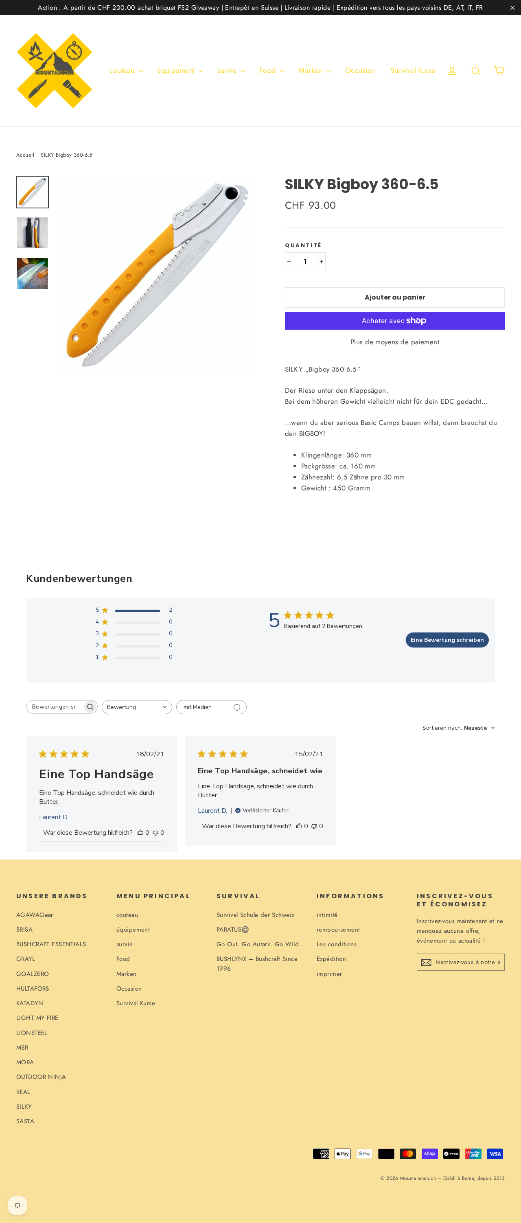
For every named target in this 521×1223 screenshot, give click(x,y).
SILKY (23, 1106)
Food (269, 70)
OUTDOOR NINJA (41, 1076)
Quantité (303, 245)
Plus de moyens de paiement (394, 342)
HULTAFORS (32, 988)
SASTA (25, 1121)
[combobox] (137, 707)
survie (228, 70)
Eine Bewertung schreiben (447, 640)
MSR (22, 1047)
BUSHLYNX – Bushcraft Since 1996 (257, 963)
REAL (23, 1091)
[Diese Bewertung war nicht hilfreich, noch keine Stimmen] (155, 832)
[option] (155, 274)
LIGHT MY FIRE (37, 1017)
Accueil (25, 155)
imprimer (329, 973)
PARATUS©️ (233, 929)
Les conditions (337, 944)
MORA (25, 1062)
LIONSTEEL (32, 1032)
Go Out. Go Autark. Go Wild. (259, 944)
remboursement (338, 929)
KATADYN (29, 1003)
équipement (177, 70)
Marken (311, 70)
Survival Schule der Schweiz (255, 914)
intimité (327, 914)
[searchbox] (54, 706)
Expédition (331, 958)
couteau (122, 70)
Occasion (360, 70)
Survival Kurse (413, 70)
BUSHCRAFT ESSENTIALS (51, 944)
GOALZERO (32, 973)
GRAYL (25, 958)
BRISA (24, 929)
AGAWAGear (34, 914)
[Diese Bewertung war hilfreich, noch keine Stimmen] (140, 832)
